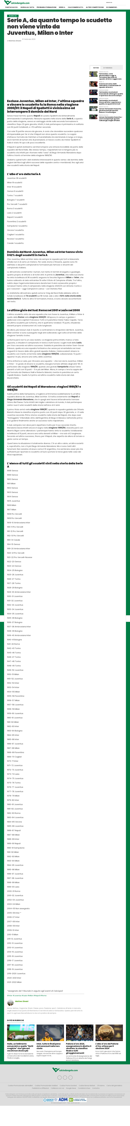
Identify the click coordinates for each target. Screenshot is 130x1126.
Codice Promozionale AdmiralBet (20, 1085)
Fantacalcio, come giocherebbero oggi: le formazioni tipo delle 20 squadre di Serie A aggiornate (110, 76)
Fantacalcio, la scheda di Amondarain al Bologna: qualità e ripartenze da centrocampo (111, 94)
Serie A (62, 7)
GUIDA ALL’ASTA (27, 7)
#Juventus (17, 995)
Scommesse (111, 7)
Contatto (96, 1088)
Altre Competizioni (95, 7)
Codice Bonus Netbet (87, 1085)
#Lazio (24, 995)
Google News (71, 1088)
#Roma (43, 995)
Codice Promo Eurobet (68, 1085)
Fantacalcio (11, 7)
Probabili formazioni (46, 7)
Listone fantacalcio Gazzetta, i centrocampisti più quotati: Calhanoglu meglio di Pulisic (110, 119)
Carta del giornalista (114, 1085)
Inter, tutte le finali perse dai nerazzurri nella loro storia (49, 1046)
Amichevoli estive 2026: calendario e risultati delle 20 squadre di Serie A (110, 85)
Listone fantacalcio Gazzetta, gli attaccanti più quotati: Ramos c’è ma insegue (110, 110)
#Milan (30, 995)
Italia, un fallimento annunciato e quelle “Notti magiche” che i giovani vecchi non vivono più (20, 1047)
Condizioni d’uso (84, 1088)
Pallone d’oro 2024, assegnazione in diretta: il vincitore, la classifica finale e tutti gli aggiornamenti (78, 1048)
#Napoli (37, 995)
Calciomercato (75, 7)
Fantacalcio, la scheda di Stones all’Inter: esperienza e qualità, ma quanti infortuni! (110, 102)
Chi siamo (101, 1085)
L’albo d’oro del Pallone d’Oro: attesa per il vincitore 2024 (106, 1046)
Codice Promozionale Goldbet (46, 1085)
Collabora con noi (57, 1088)
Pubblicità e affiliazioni (40, 1088)
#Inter (9, 995)
